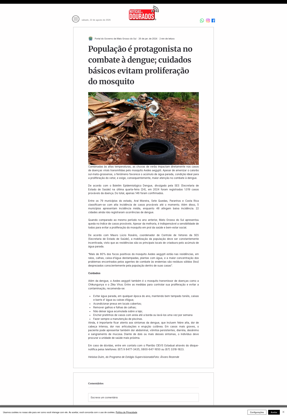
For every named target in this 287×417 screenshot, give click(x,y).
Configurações (257, 412)
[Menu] (75, 19)
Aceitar (274, 412)
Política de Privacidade (126, 412)
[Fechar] (283, 412)
